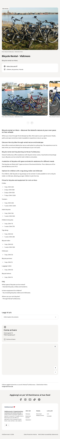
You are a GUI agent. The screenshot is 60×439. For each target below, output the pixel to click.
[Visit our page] (25, 399)
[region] (30, 359)
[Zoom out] (55, 372)
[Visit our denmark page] (20, 399)
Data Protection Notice (30, 434)
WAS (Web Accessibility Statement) (48, 434)
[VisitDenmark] (9, 407)
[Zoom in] (55, 368)
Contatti (49, 416)
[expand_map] (55, 346)
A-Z (48, 414)
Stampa (28, 414)
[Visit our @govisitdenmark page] (34, 399)
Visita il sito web (11, 66)
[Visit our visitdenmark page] (30, 399)
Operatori (28, 420)
